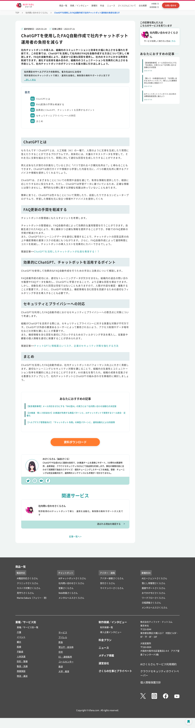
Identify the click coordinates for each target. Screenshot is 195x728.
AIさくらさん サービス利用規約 (158, 664)
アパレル (63, 637)
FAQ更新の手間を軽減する (50, 104)
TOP (17, 12)
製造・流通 (22, 666)
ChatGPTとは (43, 99)
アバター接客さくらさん (112, 578)
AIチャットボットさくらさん (72, 578)
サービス (63, 632)
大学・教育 (64, 671)
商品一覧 (63, 5)
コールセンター (66, 661)
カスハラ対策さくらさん (28, 587)
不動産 (20, 651)
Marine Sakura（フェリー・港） (32, 597)
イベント (21, 636)
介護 (19, 632)
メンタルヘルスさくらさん (71, 597)
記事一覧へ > (75, 536)
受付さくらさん (107, 583)
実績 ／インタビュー (79, 5)
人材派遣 (21, 656)
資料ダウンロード (75, 442)
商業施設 (21, 671)
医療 (19, 646)
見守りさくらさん (25, 592)
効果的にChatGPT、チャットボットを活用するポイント (65, 110)
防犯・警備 (22, 661)
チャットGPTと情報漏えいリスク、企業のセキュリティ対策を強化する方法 (76, 345)
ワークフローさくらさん (153, 597)
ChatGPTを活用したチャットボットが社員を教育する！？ (66, 251)
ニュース (111, 5)
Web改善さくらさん (68, 592)
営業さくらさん (66, 587)
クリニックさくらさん (27, 583)
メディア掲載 (106, 655)
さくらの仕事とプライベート (115, 671)
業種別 (94, 5)
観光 (19, 641)
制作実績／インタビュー (113, 622)
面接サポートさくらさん (153, 587)
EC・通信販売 (65, 656)
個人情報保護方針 (150, 682)
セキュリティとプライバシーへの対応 (56, 115)
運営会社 (104, 663)
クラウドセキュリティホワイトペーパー (159, 673)
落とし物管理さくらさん (153, 583)
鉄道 (61, 666)
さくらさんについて (127, 5)
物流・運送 (22, 675)
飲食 (61, 642)
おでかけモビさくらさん (153, 592)
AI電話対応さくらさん (27, 578)
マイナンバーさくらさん (112, 587)
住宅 (61, 651)
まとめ (39, 121)
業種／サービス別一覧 (27, 627)
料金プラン (105, 640)
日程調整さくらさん (151, 602)
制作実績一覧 (106, 627)
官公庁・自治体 (66, 646)
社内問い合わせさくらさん (37, 12)
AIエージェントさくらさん (154, 578)
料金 (102, 5)
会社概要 (143, 5)
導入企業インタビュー (110, 632)
